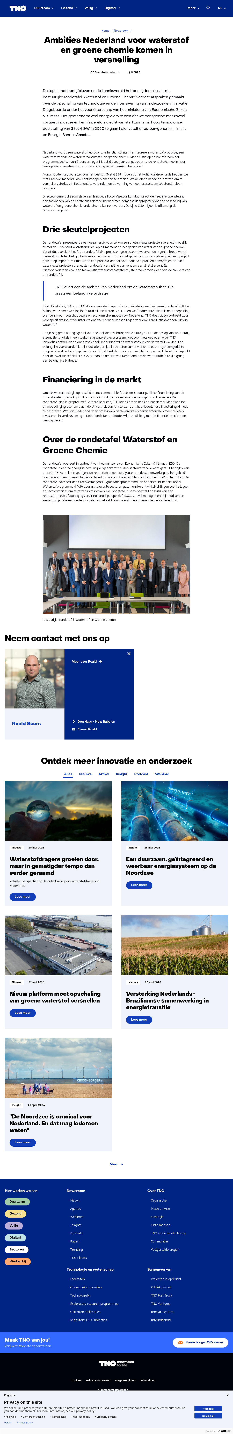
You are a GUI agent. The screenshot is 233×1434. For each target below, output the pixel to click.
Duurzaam (42, 8)
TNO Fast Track (161, 1295)
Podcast (141, 774)
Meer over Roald (84, 661)
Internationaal (161, 1320)
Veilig (89, 8)
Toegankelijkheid (125, 1381)
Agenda (75, 1209)
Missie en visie (160, 1209)
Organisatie (159, 1200)
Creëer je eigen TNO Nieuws (204, 1342)
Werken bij (18, 1261)
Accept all (208, 1408)
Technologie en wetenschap (90, 1269)
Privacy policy (25, 1422)
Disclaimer (148, 1381)
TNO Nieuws (78, 1258)
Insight (121, 774)
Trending (76, 1250)
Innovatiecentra (162, 1312)
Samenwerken (159, 1269)
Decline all (208, 1415)
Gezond (67, 8)
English (8, 1395)
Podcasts (76, 1233)
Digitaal (110, 8)
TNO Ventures (160, 1304)
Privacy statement (98, 1381)
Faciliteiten (77, 1279)
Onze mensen (160, 1225)
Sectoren (17, 1249)
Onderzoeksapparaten (86, 1287)
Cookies (76, 1381)
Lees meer (25, 898)
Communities (160, 1241)
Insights (75, 1225)
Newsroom (76, 1191)
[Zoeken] (208, 7)
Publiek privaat (161, 1287)
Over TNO (155, 1191)
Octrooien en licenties (85, 1312)
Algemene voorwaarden (113, 1390)
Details (8, 1422)
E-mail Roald (87, 729)
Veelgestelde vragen (165, 1250)
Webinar (162, 774)
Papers (75, 1241)
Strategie (157, 1217)
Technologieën (80, 1295)
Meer (191, 8)
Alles (68, 774)
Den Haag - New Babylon (96, 721)
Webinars (76, 1217)
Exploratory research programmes (94, 1304)
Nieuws (85, 774)
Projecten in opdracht (166, 1279)
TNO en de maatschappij (168, 1233)
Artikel (103, 774)
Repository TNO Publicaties (88, 1320)
